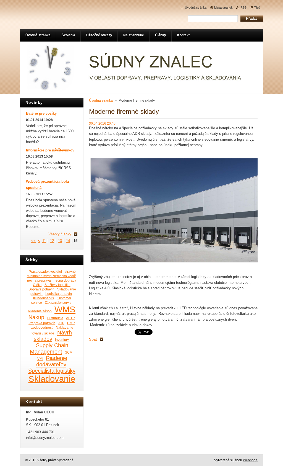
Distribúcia (55, 318)
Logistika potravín (58, 293)
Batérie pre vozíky (41, 113)
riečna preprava (39, 280)
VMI (40, 359)
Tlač (257, 7)
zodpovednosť (42, 327)
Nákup (36, 317)
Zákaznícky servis (58, 302)
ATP (61, 323)
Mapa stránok (223, 7)
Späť (93, 339)
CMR (71, 323)
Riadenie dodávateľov (51, 361)
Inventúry (62, 339)
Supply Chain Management (49, 348)
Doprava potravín (41, 289)
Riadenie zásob (40, 311)
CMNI (37, 285)
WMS (64, 309)
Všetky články (59, 234)
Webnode (250, 460)
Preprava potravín (41, 323)
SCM (68, 352)
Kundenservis (43, 298)
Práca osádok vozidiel (45, 271)
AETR (70, 318)
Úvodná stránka (101, 100)
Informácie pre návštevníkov (50, 150)
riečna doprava (65, 280)
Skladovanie (51, 378)
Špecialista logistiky (51, 371)
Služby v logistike (57, 285)
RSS (243, 7)
